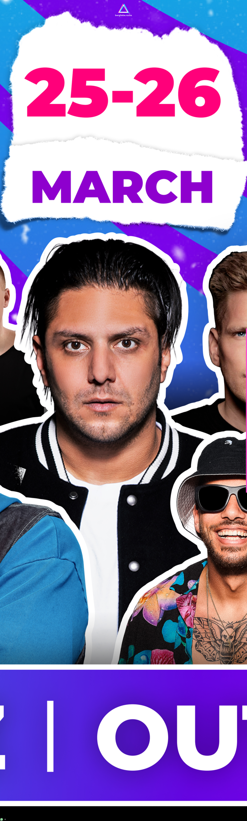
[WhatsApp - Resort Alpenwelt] (1, 820)
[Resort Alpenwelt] (123, 10)
